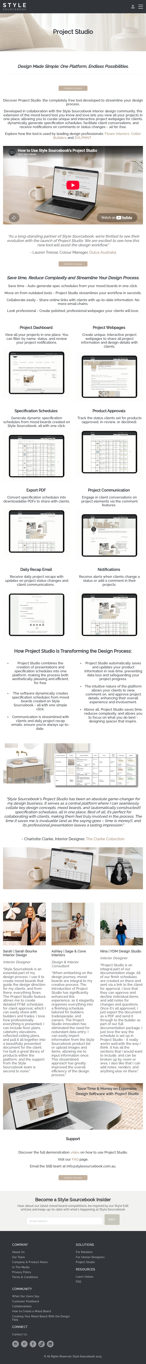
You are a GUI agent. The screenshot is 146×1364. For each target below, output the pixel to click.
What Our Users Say (25, 1296)
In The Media (20, 1267)
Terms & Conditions (25, 1277)
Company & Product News (30, 1262)
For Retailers (84, 1252)
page (83, 1159)
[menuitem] (133, 6)
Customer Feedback (25, 1301)
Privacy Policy (21, 1272)
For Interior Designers (90, 1257)
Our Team (18, 1257)
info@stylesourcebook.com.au (91, 1166)
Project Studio (85, 1262)
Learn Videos (84, 1276)
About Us (18, 1252)
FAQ (75, 1159)
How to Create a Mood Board (31, 1311)
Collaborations (22, 1306)
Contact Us (19, 1334)
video (75, 1152)
